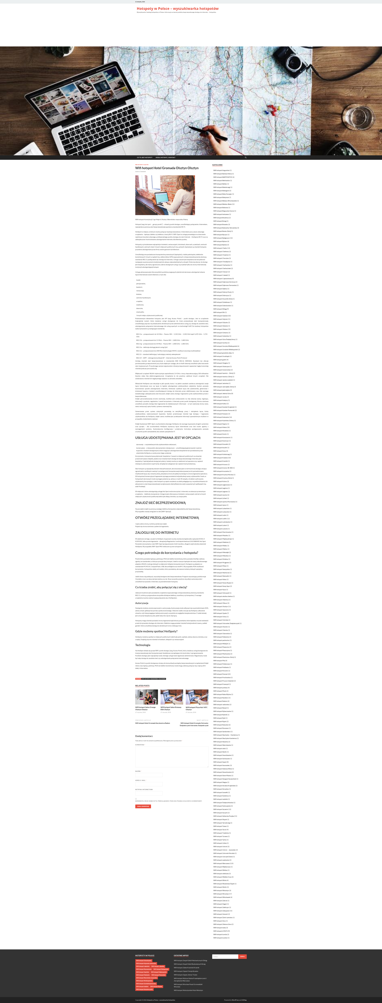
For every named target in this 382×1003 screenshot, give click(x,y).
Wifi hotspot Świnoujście (221, 806)
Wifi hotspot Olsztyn (141, 164)
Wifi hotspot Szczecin (220, 809)
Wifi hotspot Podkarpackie (159, 972)
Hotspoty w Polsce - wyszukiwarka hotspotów (161, 1000)
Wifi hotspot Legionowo (221, 485)
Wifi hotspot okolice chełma (222, 596)
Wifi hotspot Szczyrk (220, 813)
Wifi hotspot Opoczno (221, 610)
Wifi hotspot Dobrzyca (221, 295)
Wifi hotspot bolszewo (221, 214)
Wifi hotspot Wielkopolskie (144, 981)
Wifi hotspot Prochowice (221, 677)
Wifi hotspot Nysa (219, 589)
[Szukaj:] (229, 956)
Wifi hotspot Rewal (220, 708)
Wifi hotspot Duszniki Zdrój (222, 299)
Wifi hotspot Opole (220, 613)
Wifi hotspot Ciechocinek (222, 268)
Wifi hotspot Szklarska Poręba (223, 816)
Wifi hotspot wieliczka (221, 873)
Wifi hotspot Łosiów (220, 938)
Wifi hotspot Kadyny (220, 400)
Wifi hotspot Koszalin (220, 444)
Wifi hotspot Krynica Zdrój (222, 478)
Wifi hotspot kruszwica (221, 471)
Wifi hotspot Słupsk (220, 819)
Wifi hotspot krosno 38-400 (222, 468)
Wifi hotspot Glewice (220, 326)
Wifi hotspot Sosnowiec (221, 765)
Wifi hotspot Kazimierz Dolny (223, 420)
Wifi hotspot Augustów (221, 170)
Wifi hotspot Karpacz (220, 414)
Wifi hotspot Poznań (220, 674)
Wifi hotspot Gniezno (220, 333)
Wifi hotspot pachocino (221, 640)
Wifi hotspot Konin (220, 434)
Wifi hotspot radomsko (221, 704)
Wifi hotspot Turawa (220, 836)
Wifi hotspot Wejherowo (221, 867)
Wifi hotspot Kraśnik (220, 461)
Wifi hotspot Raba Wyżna (222, 694)
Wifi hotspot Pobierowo (221, 664)
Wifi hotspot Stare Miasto (222, 775)
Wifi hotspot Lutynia (220, 529)
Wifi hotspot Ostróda (220, 620)
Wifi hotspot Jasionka (220, 383)
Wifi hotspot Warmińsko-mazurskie (154, 679)
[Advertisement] (191, 31)
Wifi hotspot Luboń (220, 525)
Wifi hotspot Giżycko (220, 322)
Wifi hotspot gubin (219, 360)
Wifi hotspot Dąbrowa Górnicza (224, 282)
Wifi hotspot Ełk (219, 312)
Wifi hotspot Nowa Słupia (222, 583)
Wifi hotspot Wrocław (221, 894)
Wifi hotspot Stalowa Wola (222, 769)
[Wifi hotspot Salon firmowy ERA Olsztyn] (172, 698)
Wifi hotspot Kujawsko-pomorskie (146, 963)
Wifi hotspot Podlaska (221, 667)
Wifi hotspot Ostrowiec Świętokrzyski (226, 623)
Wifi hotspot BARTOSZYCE (222, 177)
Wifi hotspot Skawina (220, 742)
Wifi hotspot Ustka (219, 843)
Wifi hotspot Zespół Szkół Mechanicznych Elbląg (190, 960)
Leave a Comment (140, 171)
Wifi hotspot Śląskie (156, 986)
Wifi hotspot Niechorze (221, 573)
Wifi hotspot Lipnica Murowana (224, 502)
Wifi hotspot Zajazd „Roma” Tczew (185, 975)
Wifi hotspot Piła (219, 660)
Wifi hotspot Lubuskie (158, 966)
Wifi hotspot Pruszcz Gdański (223, 681)
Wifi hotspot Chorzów (221, 258)
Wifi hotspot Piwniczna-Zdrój (223, 657)
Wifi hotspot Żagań (220, 904)
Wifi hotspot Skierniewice (222, 745)
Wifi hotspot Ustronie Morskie (223, 853)
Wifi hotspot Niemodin (221, 576)
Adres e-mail (140, 780)
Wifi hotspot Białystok (221, 197)
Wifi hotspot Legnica (220, 488)
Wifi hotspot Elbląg (220, 309)
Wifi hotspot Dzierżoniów (222, 305)
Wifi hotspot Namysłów (221, 569)
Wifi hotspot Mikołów (221, 556)
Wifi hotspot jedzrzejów (221, 390)
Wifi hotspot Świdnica (221, 796)
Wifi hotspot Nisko (219, 579)
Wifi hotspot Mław (219, 566)
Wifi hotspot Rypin (219, 721)
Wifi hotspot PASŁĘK (220, 644)
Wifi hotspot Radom (220, 701)
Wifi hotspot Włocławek (221, 897)
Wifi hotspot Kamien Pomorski (223, 410)
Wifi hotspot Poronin (220, 671)
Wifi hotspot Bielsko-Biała (222, 204)
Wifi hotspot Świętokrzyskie (144, 989)
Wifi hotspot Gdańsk (220, 316)
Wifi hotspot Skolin (220, 752)
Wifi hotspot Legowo (220, 491)
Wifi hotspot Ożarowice (221, 633)
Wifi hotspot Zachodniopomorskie (146, 983)
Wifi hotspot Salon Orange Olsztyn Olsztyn (145, 708)
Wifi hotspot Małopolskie (161, 969)
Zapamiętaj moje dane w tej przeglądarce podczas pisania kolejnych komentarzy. (168, 801)
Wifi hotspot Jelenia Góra (222, 393)
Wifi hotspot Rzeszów (220, 725)
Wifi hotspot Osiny (219, 616)
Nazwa (138, 771)
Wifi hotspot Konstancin (221, 437)
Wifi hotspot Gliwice (220, 329)
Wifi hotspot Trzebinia (221, 833)
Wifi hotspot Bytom (220, 241)
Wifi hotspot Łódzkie (142, 986)
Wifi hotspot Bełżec (220, 184)
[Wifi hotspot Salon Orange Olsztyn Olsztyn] (146, 698)
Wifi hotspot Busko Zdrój (222, 231)
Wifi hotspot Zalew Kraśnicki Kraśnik (186, 967)
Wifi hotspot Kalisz (219, 404)
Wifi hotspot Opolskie (142, 972)
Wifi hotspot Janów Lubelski (223, 380)
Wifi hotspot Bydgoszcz (221, 238)
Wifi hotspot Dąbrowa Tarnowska (224, 285)
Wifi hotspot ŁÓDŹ (220, 931)
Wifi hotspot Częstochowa (222, 278)
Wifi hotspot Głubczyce (221, 366)
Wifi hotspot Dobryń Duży (222, 292)
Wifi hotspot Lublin (220, 518)
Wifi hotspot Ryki (219, 718)
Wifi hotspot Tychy (219, 840)
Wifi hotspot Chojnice (220, 255)
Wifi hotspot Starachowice (222, 772)
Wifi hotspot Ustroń (220, 846)
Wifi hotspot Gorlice (220, 343)
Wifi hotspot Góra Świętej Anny (224, 339)
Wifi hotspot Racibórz (220, 698)
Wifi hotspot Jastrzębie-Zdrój (223, 387)
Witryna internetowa (144, 789)
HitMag (244, 1000)
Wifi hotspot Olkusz (220, 603)
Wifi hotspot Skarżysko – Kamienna (225, 735)
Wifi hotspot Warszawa (221, 863)
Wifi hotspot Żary (219, 921)
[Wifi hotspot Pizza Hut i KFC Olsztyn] (197, 698)
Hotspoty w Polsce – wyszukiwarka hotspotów (178, 8)
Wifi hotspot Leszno (220, 495)
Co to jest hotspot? (144, 157)
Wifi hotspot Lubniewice (221, 522)
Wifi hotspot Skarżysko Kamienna (224, 738)
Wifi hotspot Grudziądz (221, 356)
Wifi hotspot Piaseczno (221, 647)
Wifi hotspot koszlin (220, 447)
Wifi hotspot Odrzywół (221, 593)
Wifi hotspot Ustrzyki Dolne (223, 857)
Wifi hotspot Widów (220, 870)
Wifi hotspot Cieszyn (220, 272)
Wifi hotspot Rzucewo (221, 728)
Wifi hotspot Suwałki (220, 792)
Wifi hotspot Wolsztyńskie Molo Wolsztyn (188, 990)
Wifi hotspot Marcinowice (222, 532)
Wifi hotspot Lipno (219, 505)
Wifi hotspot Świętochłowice (223, 802)
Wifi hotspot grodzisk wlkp (222, 353)
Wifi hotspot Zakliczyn (221, 907)
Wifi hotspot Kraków (220, 458)
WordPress (235, 1000)
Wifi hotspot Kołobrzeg (221, 454)
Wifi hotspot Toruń (219, 829)
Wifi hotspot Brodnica (221, 218)
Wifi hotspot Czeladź (220, 275)
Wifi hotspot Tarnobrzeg (221, 823)
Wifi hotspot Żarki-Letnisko (222, 917)
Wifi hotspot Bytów (220, 245)
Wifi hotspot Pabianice (221, 637)
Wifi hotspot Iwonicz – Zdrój (223, 373)
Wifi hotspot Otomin (220, 627)
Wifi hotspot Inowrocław (221, 370)
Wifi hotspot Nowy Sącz (221, 586)
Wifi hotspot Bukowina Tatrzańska (225, 228)
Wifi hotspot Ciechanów (221, 265)
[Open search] (245, 157)
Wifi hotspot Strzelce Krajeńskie (224, 786)
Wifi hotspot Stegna (220, 782)
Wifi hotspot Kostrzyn (221, 441)
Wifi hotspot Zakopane (221, 911)
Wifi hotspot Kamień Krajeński (223, 407)
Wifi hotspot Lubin (219, 515)
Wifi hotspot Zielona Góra (222, 924)
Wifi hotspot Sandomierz (221, 731)
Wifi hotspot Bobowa (220, 207)
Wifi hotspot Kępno (220, 424)
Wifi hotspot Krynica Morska (223, 474)
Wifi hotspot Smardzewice (222, 755)
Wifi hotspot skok (219, 748)
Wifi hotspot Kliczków (221, 431)
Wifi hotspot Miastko (220, 535)
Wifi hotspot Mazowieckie (144, 969)
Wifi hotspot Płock (219, 691)
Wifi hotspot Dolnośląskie (143, 960)
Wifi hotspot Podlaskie (143, 975)
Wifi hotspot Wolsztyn (221, 890)
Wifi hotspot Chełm (220, 248)
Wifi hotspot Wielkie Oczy (222, 877)
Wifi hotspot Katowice (221, 417)
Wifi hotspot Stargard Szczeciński (224, 779)
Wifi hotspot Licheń (220, 498)
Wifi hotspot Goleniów (221, 336)
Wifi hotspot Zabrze (220, 900)
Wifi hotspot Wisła (219, 880)
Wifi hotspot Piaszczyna (221, 650)
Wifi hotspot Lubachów (221, 508)
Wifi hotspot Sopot (219, 762)
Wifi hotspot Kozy (219, 451)
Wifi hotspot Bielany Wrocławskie (225, 201)
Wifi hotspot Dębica (220, 289)
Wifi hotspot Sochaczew (221, 758)
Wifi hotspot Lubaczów (221, 512)
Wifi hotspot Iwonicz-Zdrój (222, 376)
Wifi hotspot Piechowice (221, 654)
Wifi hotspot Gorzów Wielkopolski (225, 346)
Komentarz (140, 745)
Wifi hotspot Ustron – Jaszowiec (224, 850)
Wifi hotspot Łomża (220, 934)
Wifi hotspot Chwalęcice (221, 262)
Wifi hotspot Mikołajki (221, 552)
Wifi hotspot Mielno (220, 549)
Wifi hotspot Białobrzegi (221, 187)
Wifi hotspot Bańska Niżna (222, 174)
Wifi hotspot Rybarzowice (222, 711)
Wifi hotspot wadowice (221, 860)
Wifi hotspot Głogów (220, 363)
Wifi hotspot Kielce (220, 427)
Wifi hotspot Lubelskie (142, 966)
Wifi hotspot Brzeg (219, 221)
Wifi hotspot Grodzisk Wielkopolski (225, 349)
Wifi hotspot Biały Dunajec (222, 194)
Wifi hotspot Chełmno (221, 251)
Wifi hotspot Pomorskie (158, 975)
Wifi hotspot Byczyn (220, 234)
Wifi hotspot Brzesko (220, 224)
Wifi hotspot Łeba (219, 928)
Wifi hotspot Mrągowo (221, 562)
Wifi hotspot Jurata (220, 397)
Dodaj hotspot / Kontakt (165, 157)
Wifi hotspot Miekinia (220, 542)
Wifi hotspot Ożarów (220, 630)
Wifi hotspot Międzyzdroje (222, 539)
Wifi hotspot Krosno (220, 464)
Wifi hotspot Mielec (220, 545)
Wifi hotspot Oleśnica (220, 600)
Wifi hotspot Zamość (220, 914)
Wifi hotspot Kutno (220, 481)
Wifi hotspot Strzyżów (221, 789)
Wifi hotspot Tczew (219, 826)
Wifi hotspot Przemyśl (221, 684)
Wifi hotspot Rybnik (220, 715)
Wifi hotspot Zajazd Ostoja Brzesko (186, 971)
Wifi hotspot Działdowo (221, 302)
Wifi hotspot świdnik (220, 799)
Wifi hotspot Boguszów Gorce (223, 211)
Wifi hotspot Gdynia (220, 319)
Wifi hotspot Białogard (221, 191)
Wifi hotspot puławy (220, 687)
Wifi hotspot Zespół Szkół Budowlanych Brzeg (189, 964)
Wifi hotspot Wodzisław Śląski (223, 884)
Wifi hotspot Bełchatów (221, 180)
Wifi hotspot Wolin (220, 887)
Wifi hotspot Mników (220, 559)
